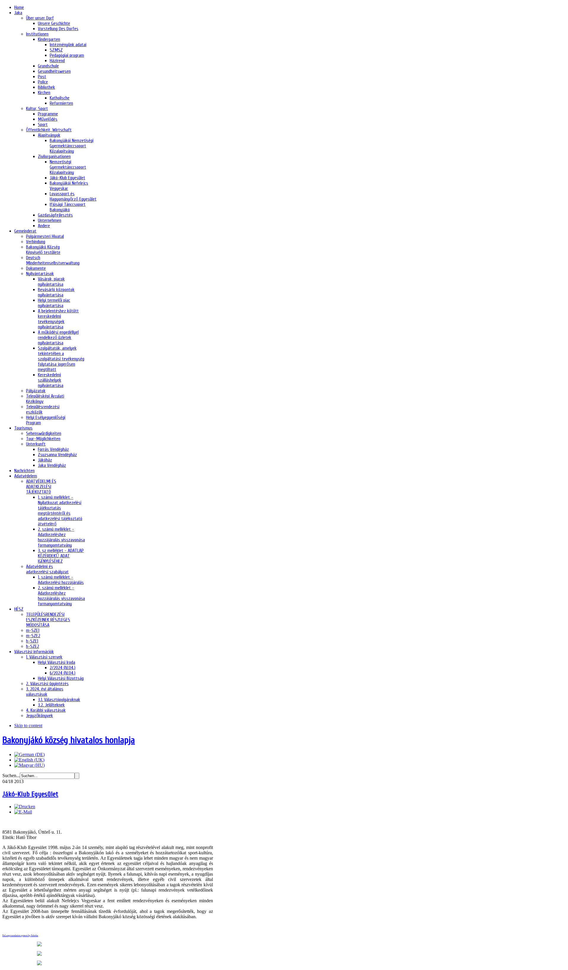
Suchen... (11, 775)
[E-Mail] (23, 811)
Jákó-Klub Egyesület (30, 794)
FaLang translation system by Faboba (20, 935)
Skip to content (28, 725)
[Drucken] (24, 806)
